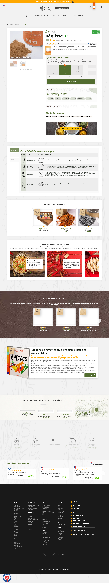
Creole (68, 116)
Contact (80, 15)
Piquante (64, 98)
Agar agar (43, 329)
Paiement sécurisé (54, 445)
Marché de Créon (27, 414)
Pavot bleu (88, 230)
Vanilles (73, 15)
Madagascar (43, 229)
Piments (46, 15)
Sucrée (50, 98)
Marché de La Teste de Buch (46, 416)
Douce (72, 98)
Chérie (66, 230)
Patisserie (48, 116)
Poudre (17, 24)
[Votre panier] (94, 6)
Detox (82, 116)
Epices (11, 24)
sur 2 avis (58, 43)
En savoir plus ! (90, 375)
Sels (59, 15)
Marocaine (54, 116)
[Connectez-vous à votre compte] (101, 6)
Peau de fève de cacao (88, 328)
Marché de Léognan (83, 414)
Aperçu (37, 223)
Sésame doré (66, 330)
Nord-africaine (62, 116)
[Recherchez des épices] (98, 6)
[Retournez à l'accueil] (27, 15)
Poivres (53, 15)
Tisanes (65, 15)
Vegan (72, 116)
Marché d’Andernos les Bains (64, 416)
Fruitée (57, 98)
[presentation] (10, 220)
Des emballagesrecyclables (35, 445)
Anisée (88, 98)
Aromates (38, 15)
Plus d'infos (89, 76)
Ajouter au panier (71, 81)
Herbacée (80, 98)
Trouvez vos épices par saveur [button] (71, 128)
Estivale (77, 116)
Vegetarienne (88, 116)
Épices (31, 15)
